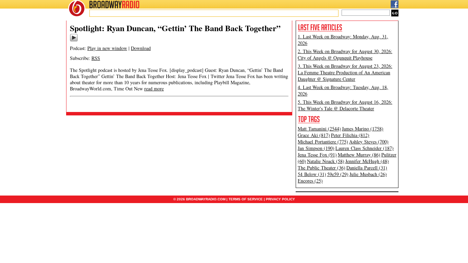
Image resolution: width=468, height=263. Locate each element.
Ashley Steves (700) (369, 141)
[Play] (74, 40)
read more (154, 88)
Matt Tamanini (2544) (319, 128)
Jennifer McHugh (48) (367, 161)
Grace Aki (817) (314, 135)
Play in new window (107, 48)
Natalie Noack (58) (325, 161)
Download (141, 48)
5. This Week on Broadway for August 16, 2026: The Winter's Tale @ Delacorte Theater (345, 105)
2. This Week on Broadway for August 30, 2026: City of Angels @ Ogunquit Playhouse (345, 54)
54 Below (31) (312, 174)
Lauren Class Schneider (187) (364, 148)
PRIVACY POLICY (280, 199)
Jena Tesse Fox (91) (317, 154)
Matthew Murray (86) (359, 154)
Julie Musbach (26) (368, 174)
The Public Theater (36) (321, 167)
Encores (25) (310, 180)
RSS (95, 58)
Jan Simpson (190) (316, 148)
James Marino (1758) (362, 128)
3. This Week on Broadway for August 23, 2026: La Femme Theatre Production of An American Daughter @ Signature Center (345, 72)
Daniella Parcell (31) (366, 167)
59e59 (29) (337, 174)
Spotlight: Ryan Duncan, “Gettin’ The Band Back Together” (175, 28)
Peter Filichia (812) (350, 135)
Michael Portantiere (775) (323, 141)
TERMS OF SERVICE (246, 199)
